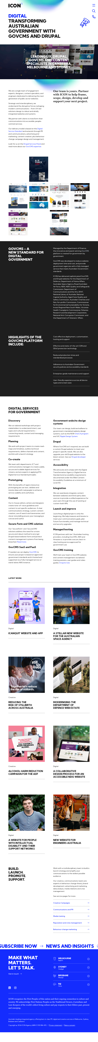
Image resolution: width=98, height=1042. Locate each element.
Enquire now (64, 563)
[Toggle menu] (94, 11)
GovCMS (85, 251)
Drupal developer (79, 457)
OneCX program (81, 434)
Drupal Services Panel (32, 144)
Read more (21, 542)
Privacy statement (55, 1025)
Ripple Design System (69, 436)
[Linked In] (9, 987)
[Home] (15, 5)
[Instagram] (15, 987)
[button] (49, 946)
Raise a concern (69, 1025)
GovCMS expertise (33, 146)
